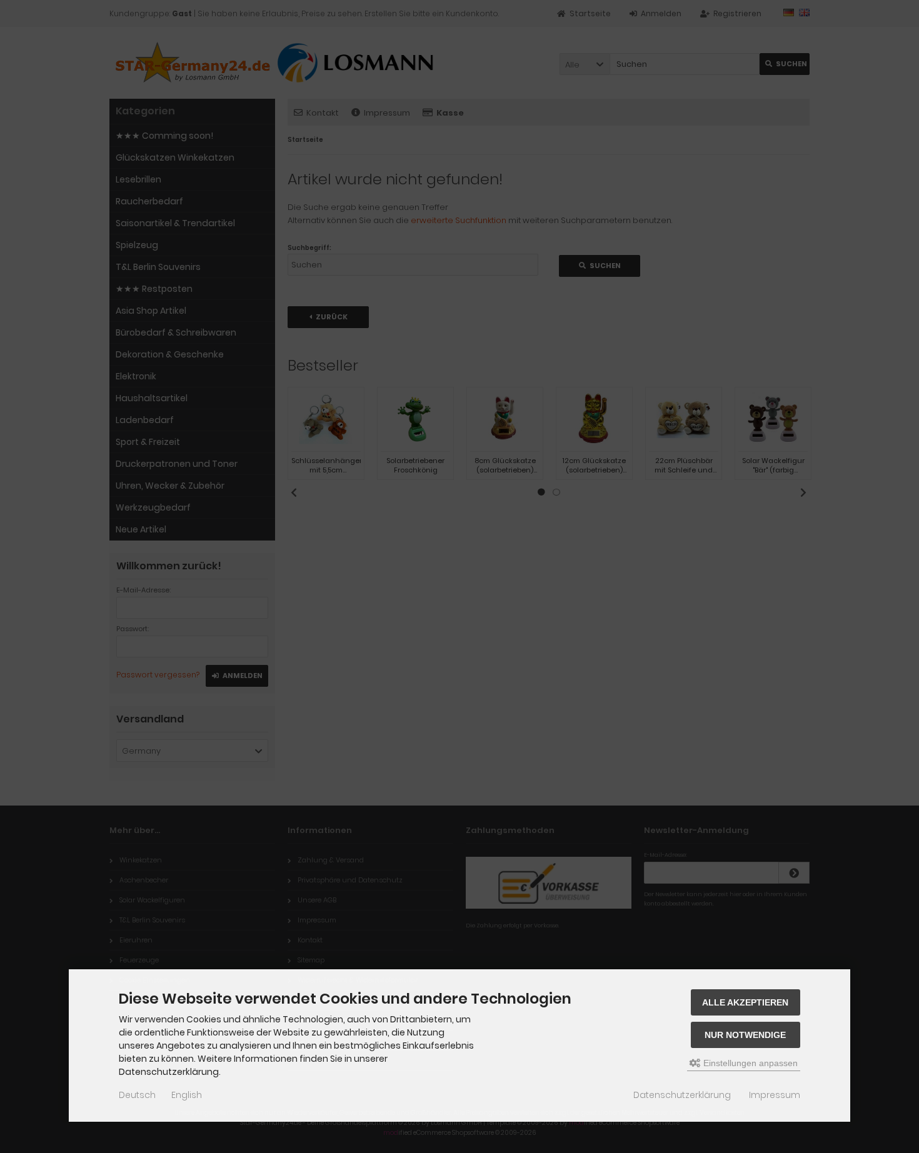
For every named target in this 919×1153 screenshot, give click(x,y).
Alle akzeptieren (745, 1002)
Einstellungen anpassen (749, 1063)
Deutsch (137, 1095)
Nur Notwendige (745, 1035)
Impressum (774, 1095)
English (186, 1095)
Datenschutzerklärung (682, 1095)
